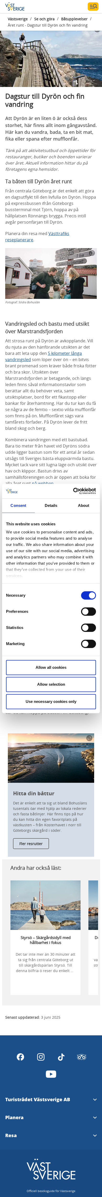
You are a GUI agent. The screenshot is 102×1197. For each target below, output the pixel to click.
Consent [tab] (18, 505)
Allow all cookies (51, 667)
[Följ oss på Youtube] (51, 1074)
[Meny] (93, 6)
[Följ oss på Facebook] (20, 1057)
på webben (43, 483)
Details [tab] (51, 505)
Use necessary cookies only (51, 701)
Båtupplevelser (74, 18)
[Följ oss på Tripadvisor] (81, 1057)
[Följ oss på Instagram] (40, 1057)
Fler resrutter (31, 843)
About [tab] (83, 505)
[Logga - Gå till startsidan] (23, 6)
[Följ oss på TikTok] (61, 1057)
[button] (51, 55)
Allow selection (51, 684)
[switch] (88, 611)
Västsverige (18, 18)
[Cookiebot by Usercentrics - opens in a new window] (73, 491)
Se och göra (44, 18)
